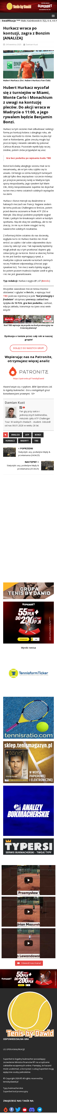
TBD (36, 440)
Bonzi (38, 434)
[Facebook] (11, 1110)
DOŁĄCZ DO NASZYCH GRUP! (28, 348)
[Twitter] (18, 1110)
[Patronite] (5, 1110)
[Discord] (32, 1110)
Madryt (24, 440)
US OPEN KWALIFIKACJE (14, 1049)
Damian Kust (32, 44)
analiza (15, 434)
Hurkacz (10, 440)
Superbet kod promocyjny (15, 1091)
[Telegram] (39, 1110)
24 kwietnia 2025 (13, 44)
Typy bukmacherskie (13, 1088)
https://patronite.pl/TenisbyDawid (28, 378)
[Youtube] (24, 1110)
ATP (27, 434)
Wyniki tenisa (28, 647)
